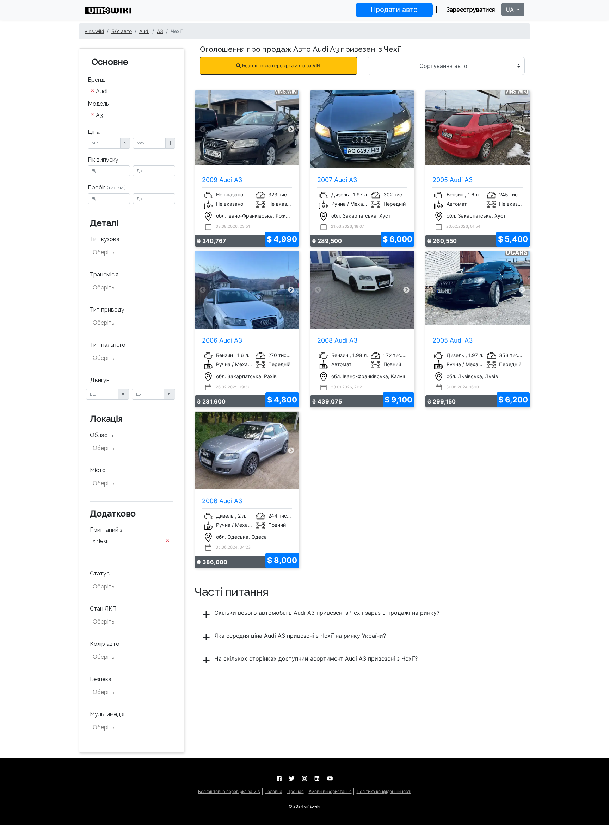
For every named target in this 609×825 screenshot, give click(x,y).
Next (291, 129)
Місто (98, 470)
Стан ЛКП (103, 608)
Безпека (100, 679)
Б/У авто (121, 31)
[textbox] (127, 252)
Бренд (96, 79)
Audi (144, 31)
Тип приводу (107, 309)
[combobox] (131, 92)
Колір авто (104, 643)
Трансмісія (104, 274)
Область (101, 435)
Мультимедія (107, 714)
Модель (98, 103)
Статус (100, 573)
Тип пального (107, 345)
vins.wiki (94, 31)
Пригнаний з (106, 529)
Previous (202, 129)
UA (511, 9)
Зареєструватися (471, 9)
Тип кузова (104, 239)
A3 (160, 31)
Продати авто (394, 9)
